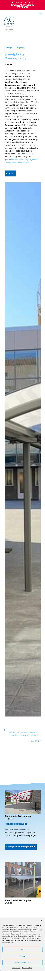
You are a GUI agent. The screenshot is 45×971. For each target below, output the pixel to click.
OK (22, 949)
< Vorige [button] (9, 48)
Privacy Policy (27, 968)
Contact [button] (10, 173)
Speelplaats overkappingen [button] (20, 846)
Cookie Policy (16, 968)
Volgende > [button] (21, 48)
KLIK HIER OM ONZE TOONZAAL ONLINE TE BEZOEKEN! (22, 4)
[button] (41, 921)
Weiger (23, 956)
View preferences (22, 962)
